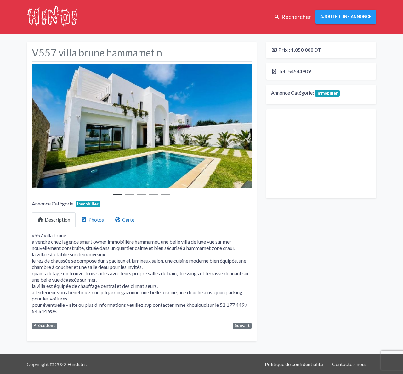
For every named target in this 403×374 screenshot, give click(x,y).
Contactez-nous (349, 364)
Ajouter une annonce (346, 16)
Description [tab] (57, 220)
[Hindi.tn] (52, 16)
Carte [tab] (128, 220)
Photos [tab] (96, 220)
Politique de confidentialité (294, 364)
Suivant (242, 325)
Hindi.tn (76, 364)
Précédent (44, 325)
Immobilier (88, 203)
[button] (48, 131)
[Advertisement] (321, 153)
